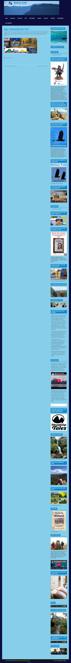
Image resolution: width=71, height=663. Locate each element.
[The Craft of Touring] (59, 651)
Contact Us (28, 660)
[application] (59, 564)
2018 (15, 32)
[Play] (52, 568)
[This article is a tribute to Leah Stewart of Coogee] (59, 37)
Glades (64, 660)
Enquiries (39, 18)
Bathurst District (30, 32)
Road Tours (20, 18)
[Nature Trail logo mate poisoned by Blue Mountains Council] (59, 173)
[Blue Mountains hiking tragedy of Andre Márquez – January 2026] (59, 225)
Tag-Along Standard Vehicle (11, 33)
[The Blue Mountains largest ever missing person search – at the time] (59, 244)
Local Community (8, 23)
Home (24, 660)
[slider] (64, 606)
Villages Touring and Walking (41, 33)
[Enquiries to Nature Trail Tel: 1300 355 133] (59, 498)
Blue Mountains (60, 18)
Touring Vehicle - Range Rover (22, 33)
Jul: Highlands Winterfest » (43, 66)
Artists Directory (8, 57)
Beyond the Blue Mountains (38, 32)
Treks (26, 18)
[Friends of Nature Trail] (59, 543)
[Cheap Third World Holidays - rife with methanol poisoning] (59, 274)
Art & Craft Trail (24, 32)
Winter (5, 35)
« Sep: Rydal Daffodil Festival (10, 66)
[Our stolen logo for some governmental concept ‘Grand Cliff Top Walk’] (59, 137)
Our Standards (32, 18)
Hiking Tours (12, 18)
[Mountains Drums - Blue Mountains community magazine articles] (59, 304)
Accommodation (19, 32)
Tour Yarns (53, 18)
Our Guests (46, 18)
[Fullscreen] (65, 568)
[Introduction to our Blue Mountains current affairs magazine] (59, 296)
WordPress (60, 660)
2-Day (13, 32)
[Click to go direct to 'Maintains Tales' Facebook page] (59, 422)
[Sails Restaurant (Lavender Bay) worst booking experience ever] (59, 196)
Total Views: (54, 54)
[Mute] (63, 568)
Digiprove (30, 662)
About (6, 18)
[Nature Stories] (59, 520)
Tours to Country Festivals (31, 33)
